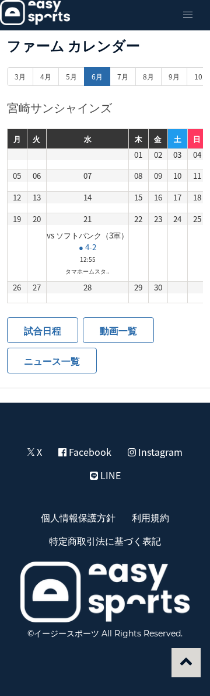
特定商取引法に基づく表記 (105, 541)
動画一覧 (118, 330)
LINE (109, 475)
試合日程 (42, 330)
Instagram (159, 452)
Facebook (88, 452)
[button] (188, 15)
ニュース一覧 (52, 361)
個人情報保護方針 (78, 517)
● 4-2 (87, 246)
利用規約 (150, 517)
